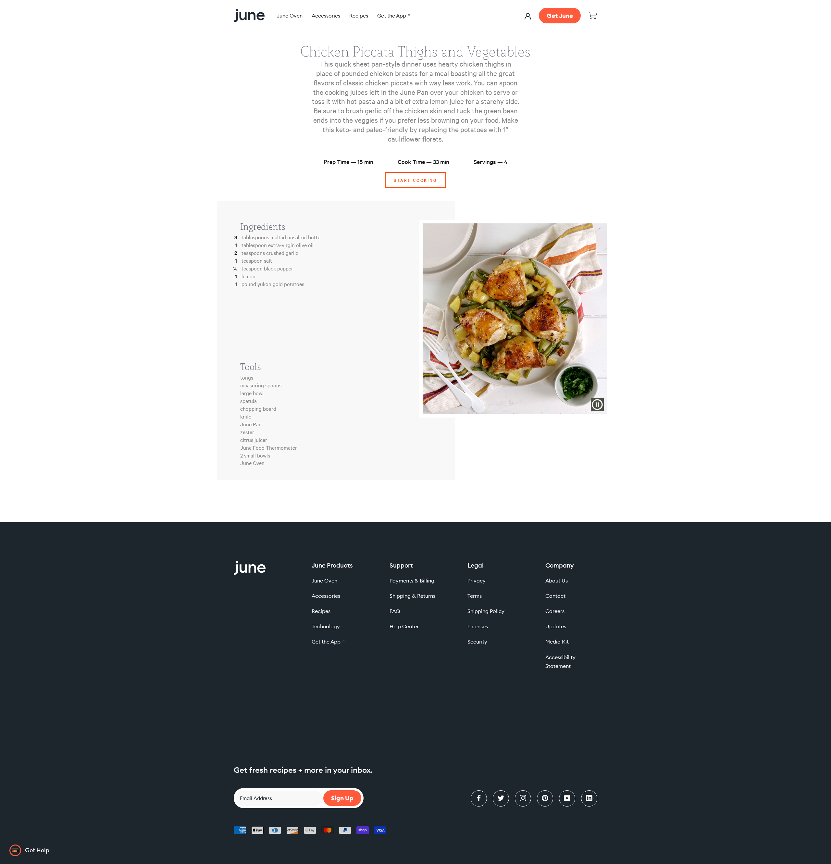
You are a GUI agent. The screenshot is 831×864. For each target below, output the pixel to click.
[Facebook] (479, 798)
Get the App (392, 15)
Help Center (404, 626)
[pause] (597, 404)
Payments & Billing (412, 580)
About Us (556, 580)
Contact (555, 596)
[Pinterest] (545, 798)
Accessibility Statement (560, 661)
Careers (554, 611)
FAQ (395, 611)
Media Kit (557, 641)
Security (477, 641)
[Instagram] (523, 798)
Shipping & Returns (412, 596)
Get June (560, 15)
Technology (326, 626)
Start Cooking (415, 180)
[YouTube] (567, 798)
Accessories (326, 15)
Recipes (358, 15)
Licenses (477, 626)
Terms (474, 596)
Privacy (476, 580)
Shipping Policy (485, 611)
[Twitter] (501, 798)
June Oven (290, 15)
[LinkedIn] (589, 798)
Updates (555, 626)
